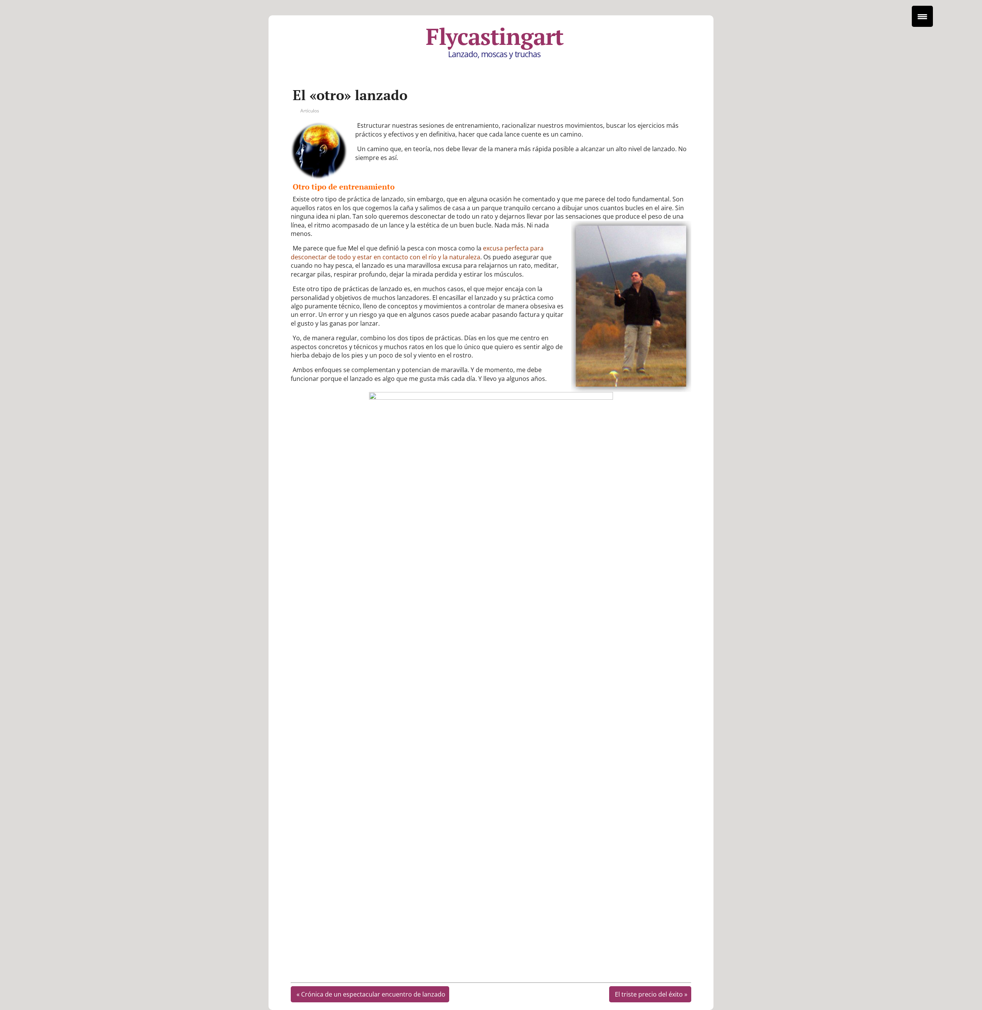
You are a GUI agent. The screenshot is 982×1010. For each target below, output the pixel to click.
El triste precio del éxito (649, 994)
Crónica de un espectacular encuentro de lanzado (373, 994)
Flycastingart (494, 36)
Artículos (309, 110)
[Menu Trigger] (922, 16)
